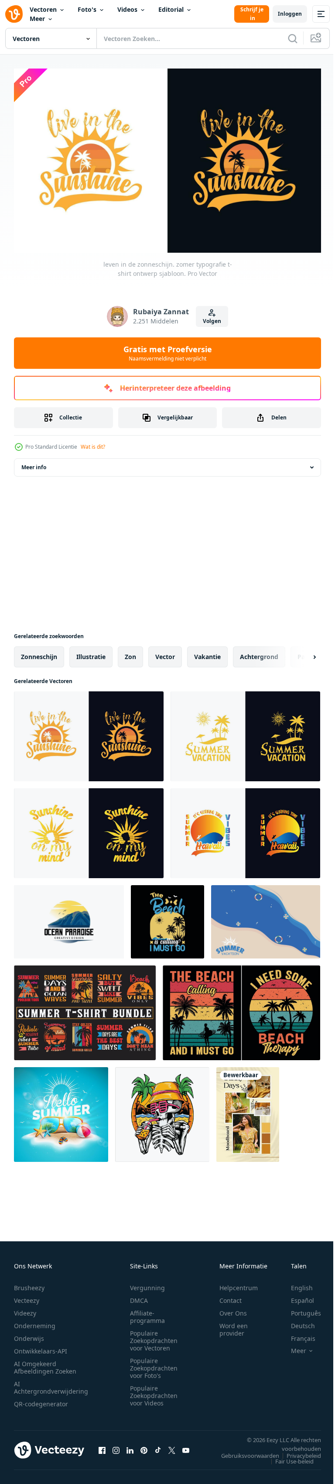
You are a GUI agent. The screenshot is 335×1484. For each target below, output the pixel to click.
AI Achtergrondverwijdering (51, 1383)
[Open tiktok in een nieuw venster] (157, 1446)
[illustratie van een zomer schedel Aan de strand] (162, 1110)
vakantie (207, 653)
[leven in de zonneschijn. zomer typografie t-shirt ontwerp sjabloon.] (89, 732)
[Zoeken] (292, 38)
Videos (127, 9)
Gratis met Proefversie (167, 353)
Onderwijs (29, 1334)
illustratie (91, 653)
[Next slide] (300, 652)
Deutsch (296, 1322)
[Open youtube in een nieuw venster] (185, 1446)
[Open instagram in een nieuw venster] (116, 1446)
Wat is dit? (93, 446)
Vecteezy (26, 1296)
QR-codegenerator (41, 1400)
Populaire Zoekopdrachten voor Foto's (154, 1364)
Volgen (212, 321)
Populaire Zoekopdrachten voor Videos (154, 1391)
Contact (230, 1296)
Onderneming (34, 1322)
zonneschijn (39, 653)
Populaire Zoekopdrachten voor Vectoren (154, 1336)
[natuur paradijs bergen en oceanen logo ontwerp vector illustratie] (69, 918)
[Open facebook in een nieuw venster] (102, 1446)
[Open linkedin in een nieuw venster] (129, 1446)
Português (299, 1309)
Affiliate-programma (147, 1313)
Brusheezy (29, 1284)
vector (165, 653)
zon (130, 653)
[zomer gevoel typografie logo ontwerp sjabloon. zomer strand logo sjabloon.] (245, 829)
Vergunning (147, 1284)
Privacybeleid (297, 1452)
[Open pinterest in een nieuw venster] (143, 1446)
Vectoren (43, 9)
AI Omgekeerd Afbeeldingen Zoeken (45, 1363)
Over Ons (233, 1309)
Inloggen (290, 13)
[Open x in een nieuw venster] (171, 1446)
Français (296, 1334)
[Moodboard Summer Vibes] (247, 1110)
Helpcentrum (238, 1284)
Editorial (171, 9)
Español (296, 1296)
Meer (37, 18)
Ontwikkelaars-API (40, 1347)
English (295, 1284)
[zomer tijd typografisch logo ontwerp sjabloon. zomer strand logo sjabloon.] (245, 732)
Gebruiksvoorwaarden (244, 1452)
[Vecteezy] (14, 14)
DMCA (139, 1296)
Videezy (25, 1309)
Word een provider (233, 1325)
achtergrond (259, 653)
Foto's (87, 9)
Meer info (33, 463)
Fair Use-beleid (288, 1457)
